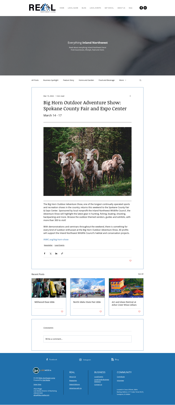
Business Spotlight (50, 80)
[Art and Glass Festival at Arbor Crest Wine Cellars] (126, 288)
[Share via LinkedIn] (56, 253)
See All (140, 274)
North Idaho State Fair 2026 (87, 302)
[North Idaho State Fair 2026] (87, 288)
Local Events (59, 245)
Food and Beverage (107, 80)
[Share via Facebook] (44, 253)
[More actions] (130, 95)
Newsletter (48, 245)
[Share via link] (62, 253)
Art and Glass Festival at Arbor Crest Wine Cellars (124, 303)
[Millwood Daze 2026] (49, 288)
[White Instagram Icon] (80, 359)
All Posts (35, 80)
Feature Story (68, 80)
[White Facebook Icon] (47, 359)
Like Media (46, 380)
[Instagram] (145, 8)
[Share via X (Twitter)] (50, 253)
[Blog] (112, 359)
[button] (140, 80)
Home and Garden (86, 80)
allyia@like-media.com (41, 395)
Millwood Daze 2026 (44, 302)
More (121, 80)
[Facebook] (141, 8)
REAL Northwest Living (47, 378)
